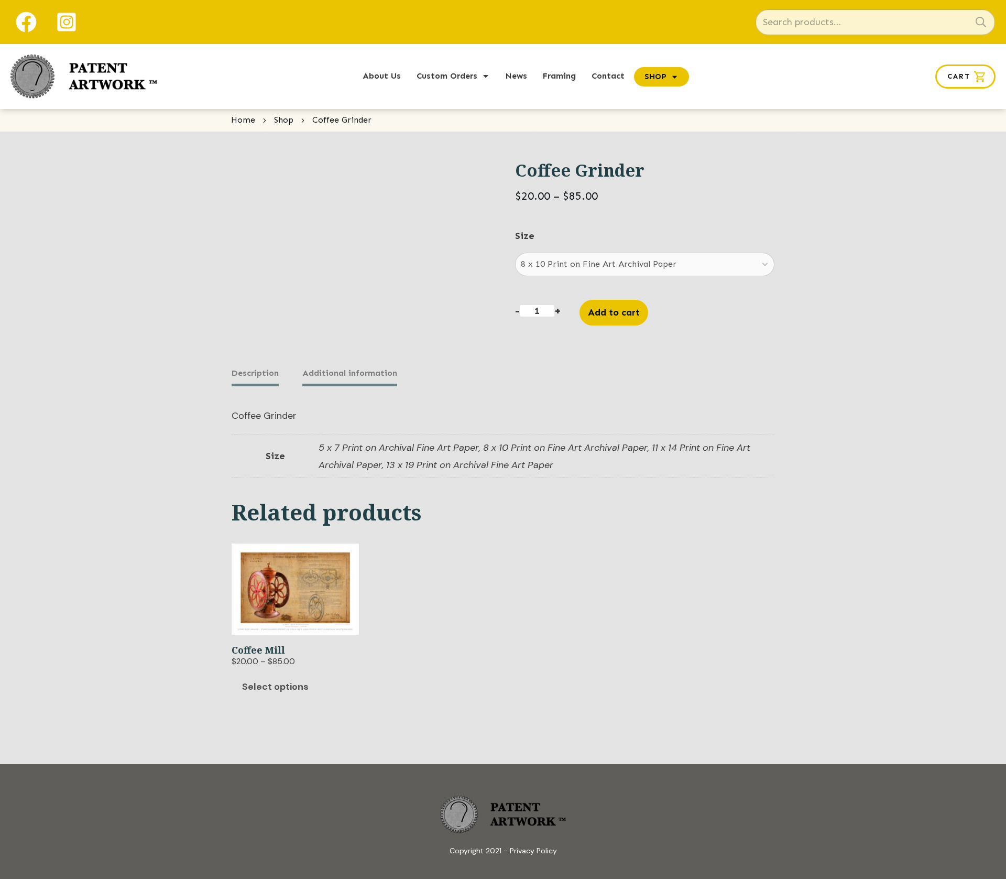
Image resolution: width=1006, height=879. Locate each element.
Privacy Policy (533, 850)
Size (524, 236)
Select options (275, 686)
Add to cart (614, 312)
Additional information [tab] (349, 373)
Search (981, 22)
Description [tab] (255, 373)
